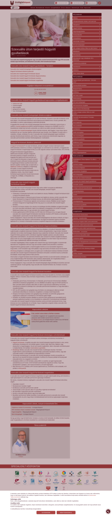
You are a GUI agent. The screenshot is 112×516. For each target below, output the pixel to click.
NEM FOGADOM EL (66, 512)
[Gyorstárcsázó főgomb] (108, 511)
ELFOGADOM (46, 512)
